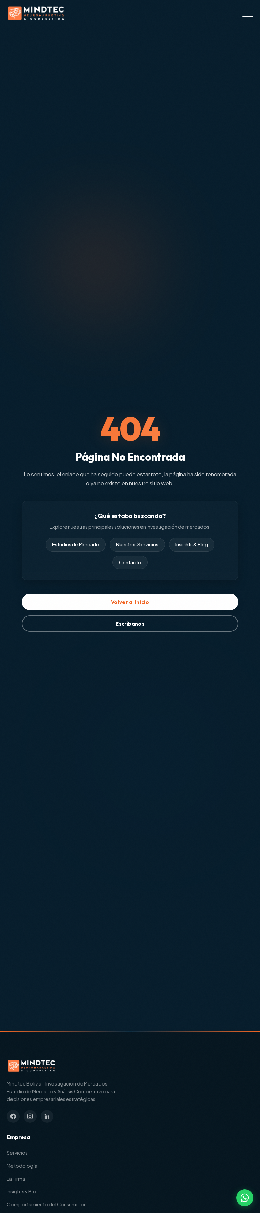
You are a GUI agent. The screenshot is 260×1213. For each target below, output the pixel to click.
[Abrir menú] (247, 13)
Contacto (130, 562)
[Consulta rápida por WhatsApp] (244, 1197)
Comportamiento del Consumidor (46, 1204)
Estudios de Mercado (75, 544)
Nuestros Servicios (137, 544)
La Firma (16, 1178)
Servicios (17, 1153)
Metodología (22, 1166)
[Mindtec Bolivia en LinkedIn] (47, 1116)
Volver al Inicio (130, 602)
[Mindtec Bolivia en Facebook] (13, 1116)
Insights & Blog (191, 544)
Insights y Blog (23, 1191)
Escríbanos (130, 624)
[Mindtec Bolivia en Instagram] (30, 1116)
